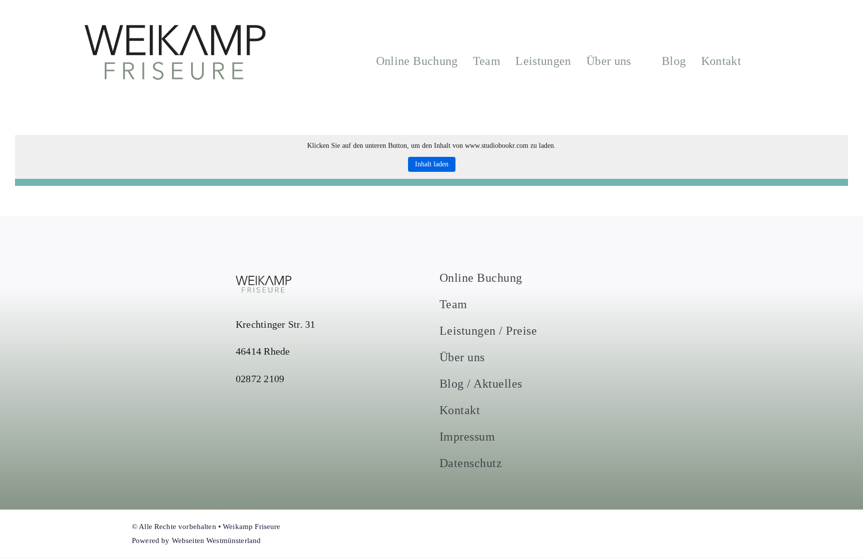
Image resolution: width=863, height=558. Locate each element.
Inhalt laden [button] (431, 164)
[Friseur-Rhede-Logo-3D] (175, 28)
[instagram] (565, 534)
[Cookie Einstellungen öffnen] (22, 545)
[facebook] (547, 534)
